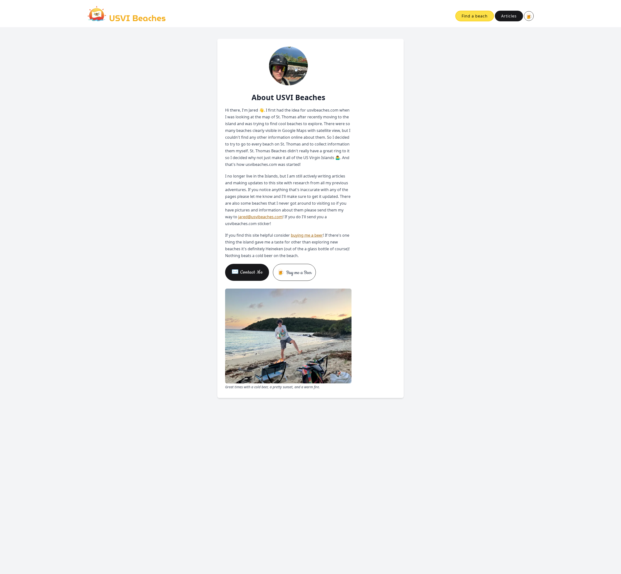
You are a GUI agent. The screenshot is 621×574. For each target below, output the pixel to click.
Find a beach (475, 16)
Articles (509, 16)
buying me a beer (307, 235)
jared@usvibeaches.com (260, 216)
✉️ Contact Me (247, 272)
